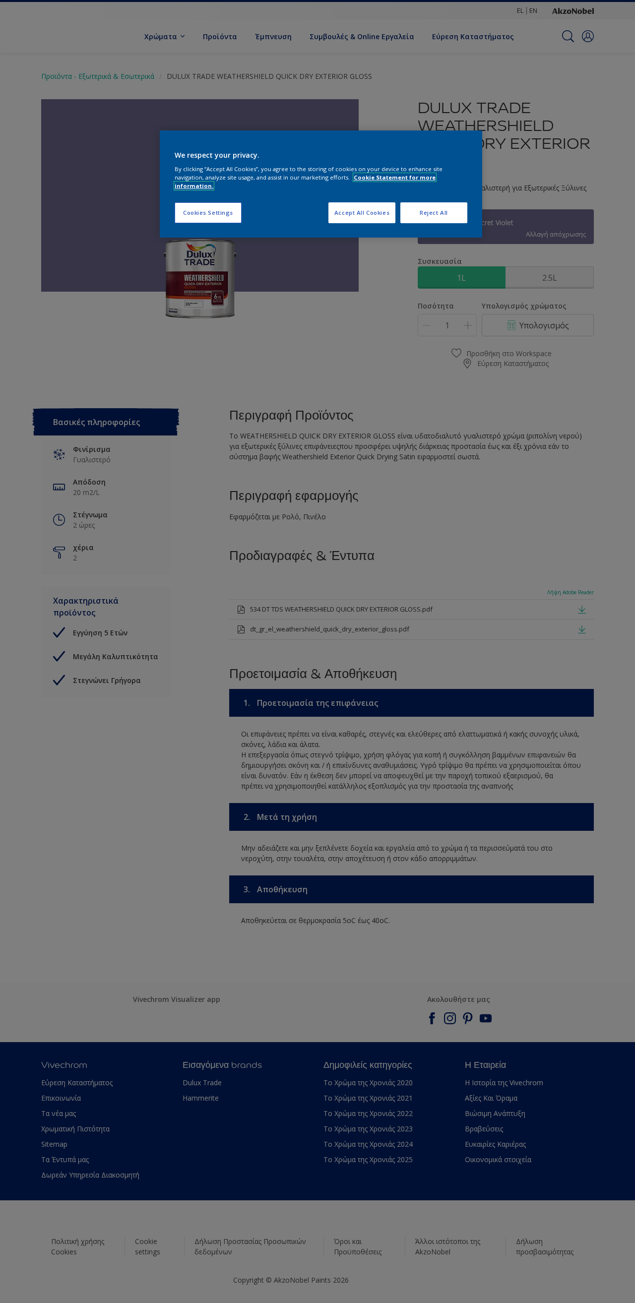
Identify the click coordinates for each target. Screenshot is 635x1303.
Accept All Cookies (361, 212)
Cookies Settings (208, 212)
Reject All (434, 212)
